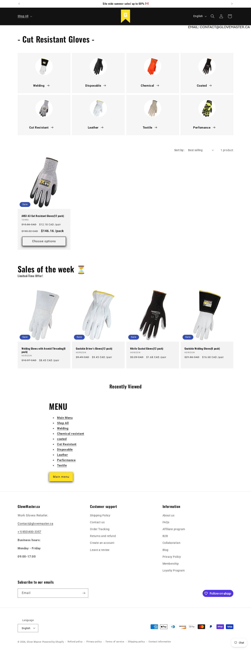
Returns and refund (103, 536)
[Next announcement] (232, 3)
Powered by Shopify (53, 642)
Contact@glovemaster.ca (35, 523)
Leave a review (99, 549)
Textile (147, 127)
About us (169, 515)
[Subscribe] (83, 593)
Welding (39, 85)
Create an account (102, 542)
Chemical (147, 85)
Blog (165, 549)
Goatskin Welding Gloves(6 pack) (202, 348)
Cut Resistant (39, 127)
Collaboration (172, 542)
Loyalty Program (174, 570)
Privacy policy (94, 641)
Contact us (97, 522)
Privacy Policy (172, 556)
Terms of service (114, 641)
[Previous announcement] (19, 3)
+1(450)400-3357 (29, 532)
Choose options (44, 241)
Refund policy (75, 641)
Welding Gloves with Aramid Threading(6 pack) (44, 350)
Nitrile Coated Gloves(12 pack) (146, 348)
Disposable (93, 85)
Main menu (61, 477)
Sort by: (179, 150)
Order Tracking (99, 529)
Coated (202, 85)
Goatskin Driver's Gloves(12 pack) (94, 348)
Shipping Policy (100, 515)
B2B (165, 536)
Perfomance (201, 127)
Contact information (160, 641)
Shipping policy (136, 641)
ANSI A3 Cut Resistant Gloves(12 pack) (43, 215)
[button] (24, 16)
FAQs (166, 522)
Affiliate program (174, 529)
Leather (93, 127)
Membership (171, 563)
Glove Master (34, 642)
